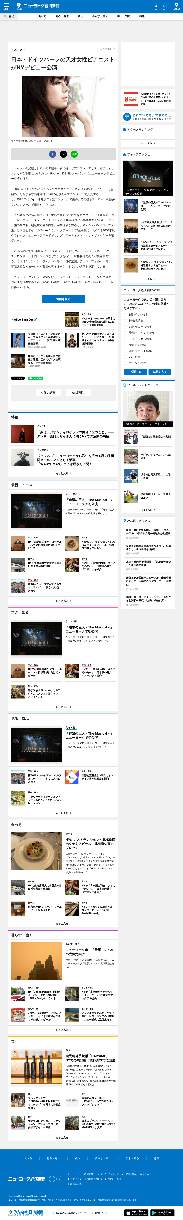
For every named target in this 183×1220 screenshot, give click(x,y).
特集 (142, 16)
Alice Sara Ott (23, 319)
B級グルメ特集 (138, 314)
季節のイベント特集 (142, 332)
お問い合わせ (114, 1178)
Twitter (164, 7)
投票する (135, 371)
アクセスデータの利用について (86, 1178)
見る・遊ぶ (62, 16)
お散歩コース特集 (140, 326)
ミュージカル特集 (140, 338)
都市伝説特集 (137, 344)
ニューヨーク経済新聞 (37, 6)
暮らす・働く (100, 16)
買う (80, 16)
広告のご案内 (77, 1183)
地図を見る (63, 299)
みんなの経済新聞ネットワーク (25, 1213)
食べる (42, 16)
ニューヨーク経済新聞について (86, 1174)
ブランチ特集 (137, 363)
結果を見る (160, 371)
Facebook (156, 7)
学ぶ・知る (123, 16)
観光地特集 (136, 320)
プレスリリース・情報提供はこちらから (128, 1174)
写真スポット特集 (140, 350)
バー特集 (134, 357)
